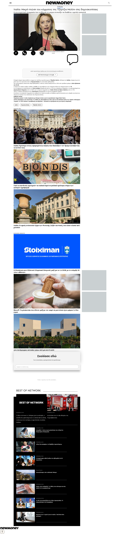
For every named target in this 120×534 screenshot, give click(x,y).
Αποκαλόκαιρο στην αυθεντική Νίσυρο (46, 472)
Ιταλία (16, 105)
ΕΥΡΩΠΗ (60, 7)
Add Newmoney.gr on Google (46, 75)
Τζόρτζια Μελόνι (37, 105)
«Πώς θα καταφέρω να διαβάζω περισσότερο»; (49, 444)
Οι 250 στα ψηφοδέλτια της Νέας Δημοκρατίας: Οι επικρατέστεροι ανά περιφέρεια (49, 501)
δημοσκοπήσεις (25, 105)
